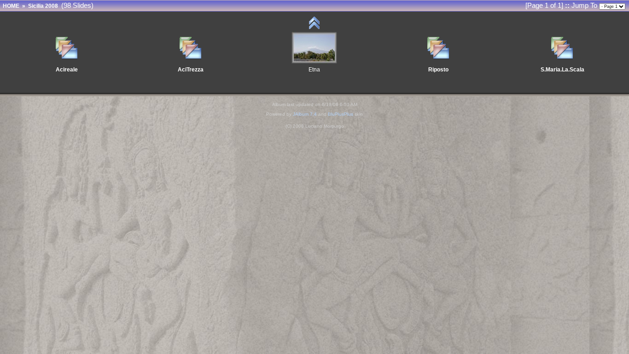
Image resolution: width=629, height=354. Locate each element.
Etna (314, 69)
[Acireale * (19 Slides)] (67, 56)
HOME (11, 6)
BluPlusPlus (340, 114)
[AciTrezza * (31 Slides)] (191, 56)
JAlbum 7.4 (305, 114)
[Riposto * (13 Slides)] (438, 56)
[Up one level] (314, 28)
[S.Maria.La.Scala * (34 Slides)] (562, 56)
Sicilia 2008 (43, 6)
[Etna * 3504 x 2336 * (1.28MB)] (314, 62)
